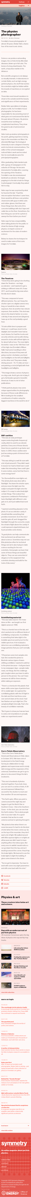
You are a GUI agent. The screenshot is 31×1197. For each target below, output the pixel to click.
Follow (22, 2)
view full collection (7, 992)
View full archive (7, 1130)
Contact (4, 1163)
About (4, 1166)
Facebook (7, 876)
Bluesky (6, 880)
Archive (4, 1170)
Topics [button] (22, 5)
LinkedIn (6, 884)
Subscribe (5, 1159)
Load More (4, 1125)
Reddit (6, 888)
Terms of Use (5, 1189)
